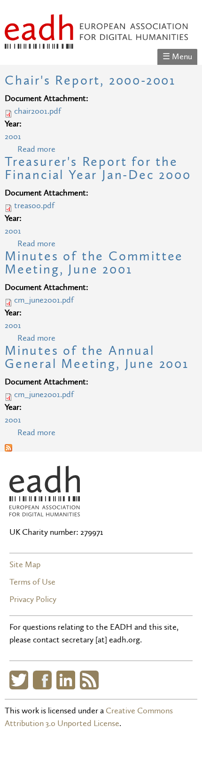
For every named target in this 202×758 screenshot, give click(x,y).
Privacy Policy (32, 599)
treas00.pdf (34, 206)
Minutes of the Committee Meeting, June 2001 (94, 263)
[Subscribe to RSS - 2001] (8, 445)
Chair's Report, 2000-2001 (90, 80)
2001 (13, 136)
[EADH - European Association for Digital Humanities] (44, 510)
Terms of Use (32, 582)
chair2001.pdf (37, 111)
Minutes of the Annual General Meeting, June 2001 (97, 357)
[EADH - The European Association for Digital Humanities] (96, 42)
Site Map (24, 565)
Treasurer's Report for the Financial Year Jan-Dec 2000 (98, 168)
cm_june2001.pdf (44, 300)
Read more (36, 149)
